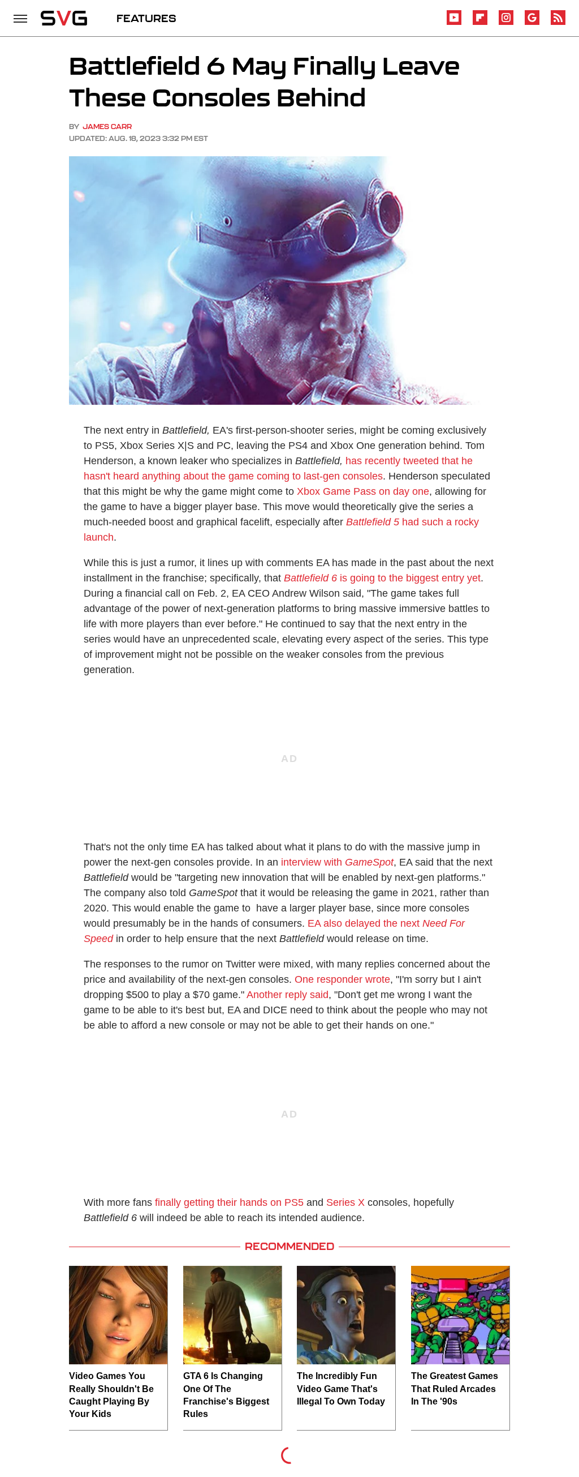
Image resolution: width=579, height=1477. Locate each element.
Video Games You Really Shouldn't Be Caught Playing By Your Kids (111, 1395)
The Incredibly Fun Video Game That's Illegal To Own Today (341, 1388)
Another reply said (288, 994)
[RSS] (558, 23)
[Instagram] (506, 23)
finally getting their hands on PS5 (229, 1202)
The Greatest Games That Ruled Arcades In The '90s (454, 1388)
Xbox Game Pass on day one (363, 491)
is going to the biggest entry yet (382, 578)
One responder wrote (342, 979)
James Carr (107, 126)
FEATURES (146, 18)
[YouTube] (454, 23)
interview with (337, 862)
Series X (345, 1202)
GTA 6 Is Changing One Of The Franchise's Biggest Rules (226, 1395)
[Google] (532, 23)
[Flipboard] (480, 23)
